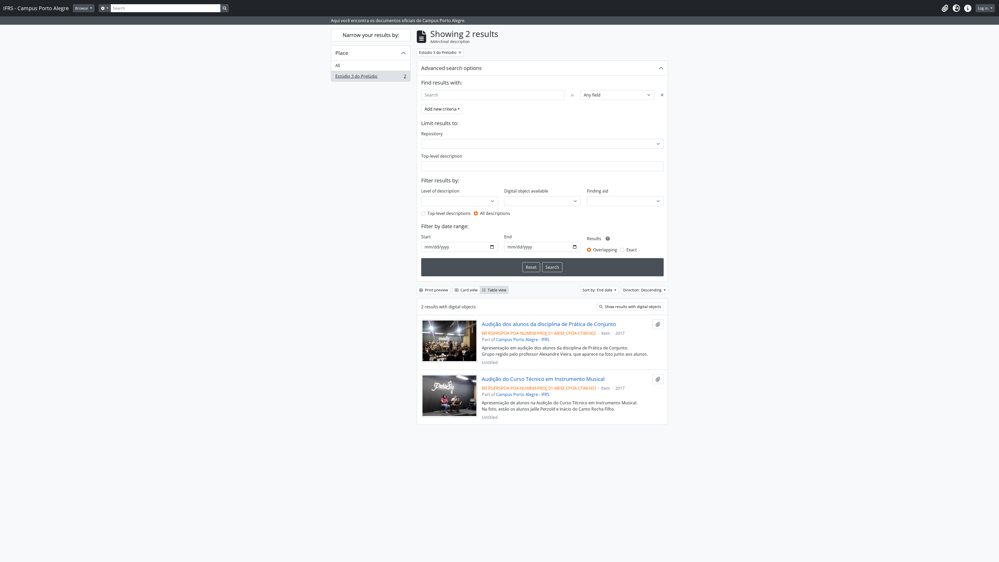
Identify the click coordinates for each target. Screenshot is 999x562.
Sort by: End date (597, 290)
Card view (468, 290)
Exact (631, 250)
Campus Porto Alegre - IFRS (522, 339)
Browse (82, 8)
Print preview (436, 290)
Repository (432, 134)
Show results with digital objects (632, 306)
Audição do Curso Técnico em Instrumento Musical (543, 379)
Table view (496, 290)
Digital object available (526, 191)
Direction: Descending (643, 290)
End (508, 237)
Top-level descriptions (449, 213)
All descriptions (495, 213)
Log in (983, 8)
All (337, 65)
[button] (945, 8)
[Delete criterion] (662, 95)
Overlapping (605, 250)
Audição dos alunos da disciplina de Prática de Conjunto (549, 324)
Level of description (440, 191)
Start (426, 237)
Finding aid (597, 191)
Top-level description (441, 156)
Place (341, 52)
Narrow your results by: (371, 35)
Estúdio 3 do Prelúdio (370, 77)
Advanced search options (451, 68)
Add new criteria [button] (441, 109)
